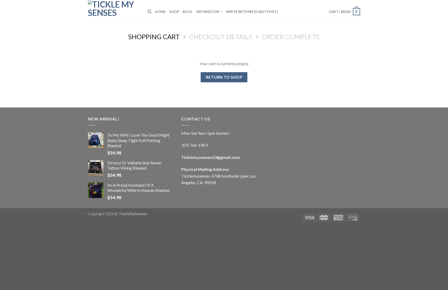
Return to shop (224, 77)
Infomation (207, 12)
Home (160, 12)
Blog (187, 12)
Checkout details (220, 37)
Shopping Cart (154, 37)
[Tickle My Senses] (114, 11)
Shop (174, 12)
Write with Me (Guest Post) (252, 12)
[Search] (149, 12)
